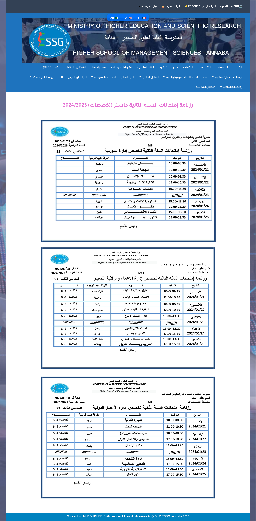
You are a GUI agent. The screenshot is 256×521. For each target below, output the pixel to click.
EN (126, 17)
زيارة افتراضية (148, 6)
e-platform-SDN (230, 6)
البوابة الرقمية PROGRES (200, 6)
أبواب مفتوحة (170, 6)
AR (112, 17)
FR (139, 17)
